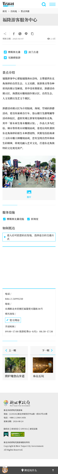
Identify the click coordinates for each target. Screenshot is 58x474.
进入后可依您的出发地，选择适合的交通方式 (30, 237)
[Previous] (6, 171)
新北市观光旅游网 (9, 4)
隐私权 (6, 428)
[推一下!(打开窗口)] (20, 34)
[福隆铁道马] (29, 172)
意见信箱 (33, 428)
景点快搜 (25, 11)
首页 (4, 11)
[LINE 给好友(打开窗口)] (26, 34)
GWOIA (24, 428)
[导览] (52, 4)
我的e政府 (6, 434)
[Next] (52, 171)
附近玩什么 (31, 470)
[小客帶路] (5, 470)
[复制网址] (32, 34)
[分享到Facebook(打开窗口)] (14, 34)
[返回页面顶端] (53, 470)
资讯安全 (15, 428)
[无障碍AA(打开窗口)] (17, 434)
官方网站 (14, 320)
